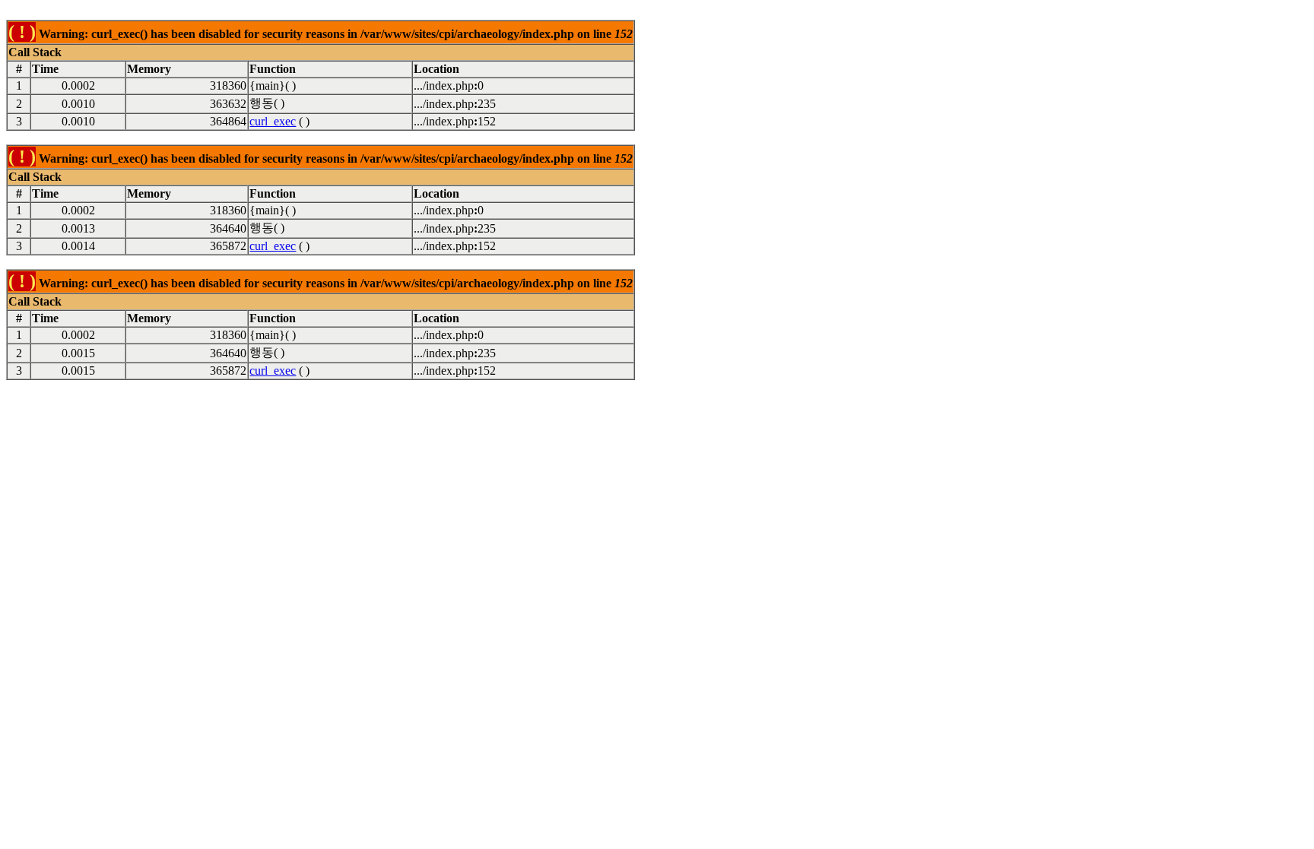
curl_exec (272, 121)
